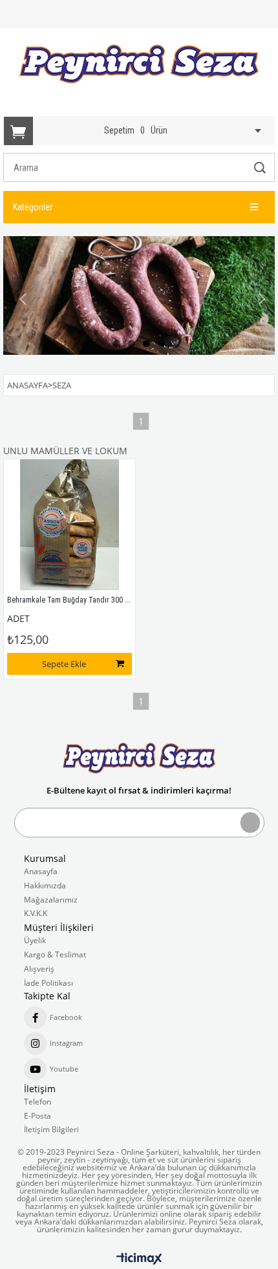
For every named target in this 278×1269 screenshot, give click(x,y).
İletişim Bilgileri (51, 1129)
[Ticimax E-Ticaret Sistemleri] (139, 1259)
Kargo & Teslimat (55, 955)
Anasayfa (41, 871)
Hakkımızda (45, 886)
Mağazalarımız (51, 900)
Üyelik (35, 940)
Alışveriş (39, 969)
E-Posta (37, 1116)
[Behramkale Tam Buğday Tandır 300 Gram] (69, 524)
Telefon (37, 1102)
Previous (22, 299)
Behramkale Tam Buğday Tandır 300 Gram (75, 600)
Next (255, 299)
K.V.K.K (35, 913)
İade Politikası (48, 983)
